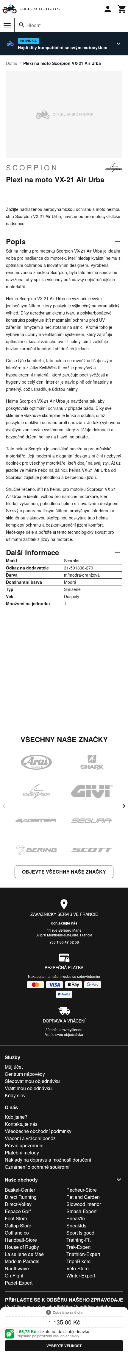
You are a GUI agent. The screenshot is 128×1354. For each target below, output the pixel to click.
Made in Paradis (22, 1261)
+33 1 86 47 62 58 (64, 942)
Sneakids (76, 1225)
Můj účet (14, 1066)
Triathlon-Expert (83, 1254)
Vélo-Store (77, 1268)
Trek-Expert (78, 1246)
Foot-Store (16, 1218)
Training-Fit (78, 1239)
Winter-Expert (80, 1275)
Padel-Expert (18, 1282)
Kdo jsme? (16, 1116)
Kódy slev (15, 1095)
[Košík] (122, 9)
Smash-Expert (81, 1211)
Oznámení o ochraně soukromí (37, 1166)
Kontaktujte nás (64, 923)
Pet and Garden (83, 1196)
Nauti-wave (17, 1268)
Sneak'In (75, 1218)
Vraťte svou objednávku (64, 1034)
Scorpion (32, 167)
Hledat (33, 25)
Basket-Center (20, 1189)
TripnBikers (78, 1261)
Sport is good (80, 1232)
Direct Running (21, 1196)
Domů (11, 63)
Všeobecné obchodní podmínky (38, 1131)
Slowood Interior (83, 1204)
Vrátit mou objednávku (28, 1088)
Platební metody (22, 1152)
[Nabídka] (7, 25)
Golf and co (17, 1232)
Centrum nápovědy (25, 1073)
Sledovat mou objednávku (32, 1081)
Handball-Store (21, 1239)
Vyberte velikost (64, 1345)
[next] (124, 806)
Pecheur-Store (81, 1189)
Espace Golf (18, 1211)
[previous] (4, 806)
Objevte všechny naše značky (64, 871)
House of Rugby (22, 1246)
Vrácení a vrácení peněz (30, 1138)
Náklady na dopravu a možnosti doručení (48, 1159)
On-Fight (14, 1275)
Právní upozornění (24, 1145)
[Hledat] (21, 25)
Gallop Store (18, 1225)
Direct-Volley (18, 1204)
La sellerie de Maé (24, 1254)
